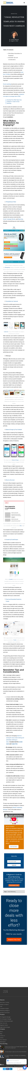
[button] (4, 1069)
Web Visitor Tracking (4, 1002)
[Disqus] (14, 966)
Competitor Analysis (4, 1008)
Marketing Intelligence (5, 1010)
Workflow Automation (5, 1012)
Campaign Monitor (11, 219)
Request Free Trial (14, 939)
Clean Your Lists (3, 1023)
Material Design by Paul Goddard (14, 429)
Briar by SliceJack (10, 480)
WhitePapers (3, 1041)
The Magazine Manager (5, 1017)
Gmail (4, 219)
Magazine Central (4, 1025)
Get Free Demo (13, 846)
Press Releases (3, 1039)
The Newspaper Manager (5, 1019)
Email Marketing (11, 891)
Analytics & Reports (4, 1004)
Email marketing (7, 84)
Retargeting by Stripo (11, 201)
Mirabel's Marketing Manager (6, 1021)
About (1, 1031)
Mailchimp (20, 219)
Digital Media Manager (5, 1027)
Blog (1, 1033)
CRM (1, 1006)
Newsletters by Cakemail (12, 301)
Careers (1, 1037)
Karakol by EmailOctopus (12, 539)
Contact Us (2, 1035)
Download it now (14, 885)
